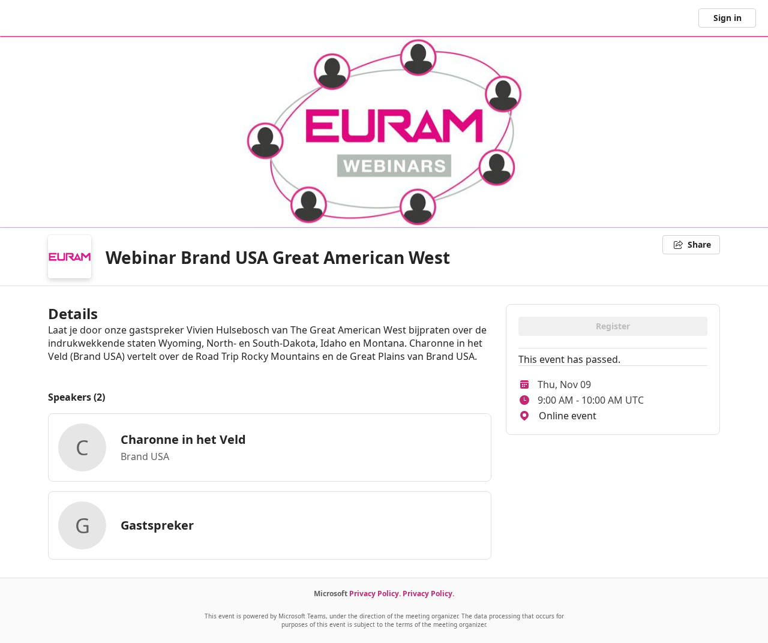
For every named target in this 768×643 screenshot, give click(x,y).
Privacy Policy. (375, 593)
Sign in (727, 17)
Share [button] (699, 244)
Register (613, 326)
